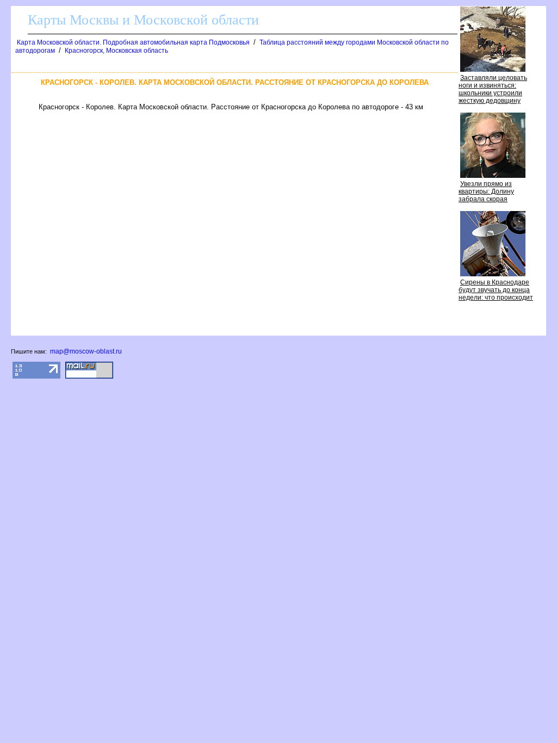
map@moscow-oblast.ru (86, 351)
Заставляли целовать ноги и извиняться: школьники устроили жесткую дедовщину (493, 89)
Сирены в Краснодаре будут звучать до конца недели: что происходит (496, 289)
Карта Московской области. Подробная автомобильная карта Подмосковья (133, 42)
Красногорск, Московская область (116, 50)
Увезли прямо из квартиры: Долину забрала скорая (486, 191)
